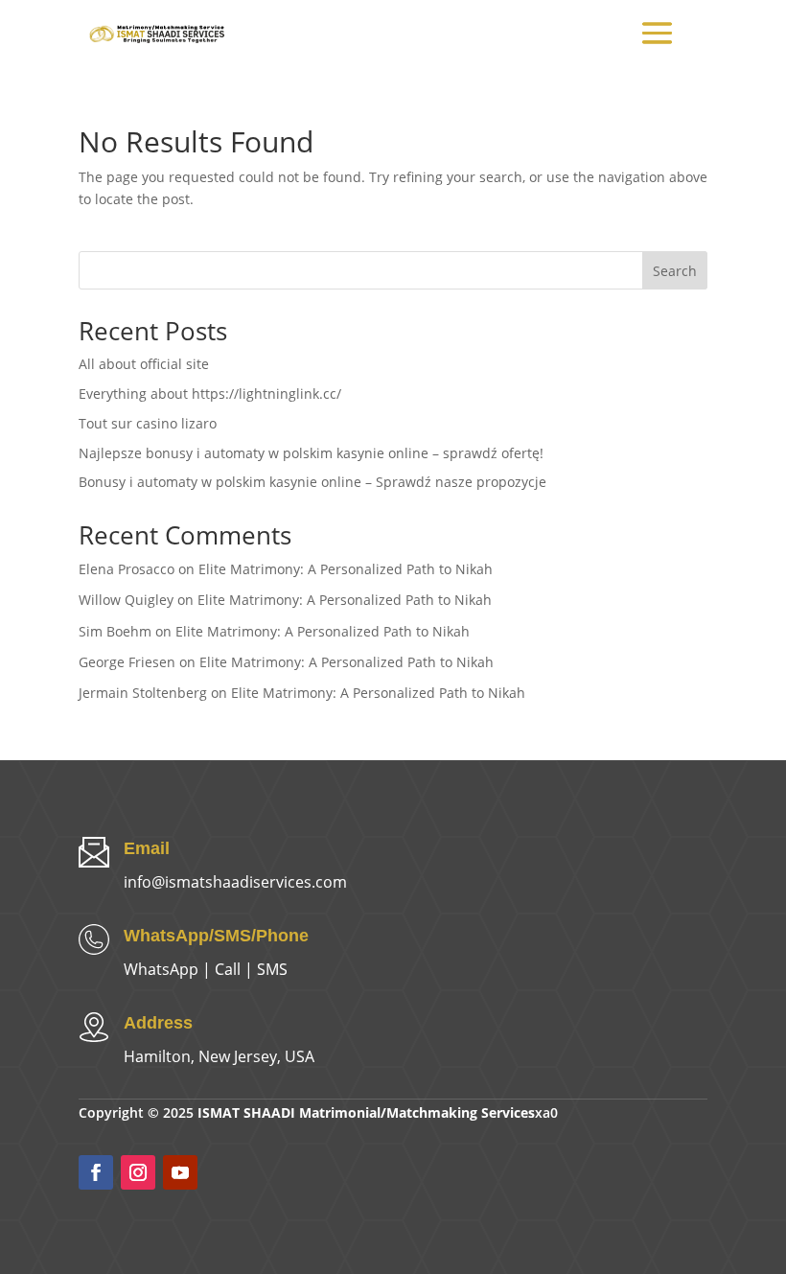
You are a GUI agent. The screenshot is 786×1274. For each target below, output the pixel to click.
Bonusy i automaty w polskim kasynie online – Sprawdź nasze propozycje (312, 482)
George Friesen (127, 662)
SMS (272, 969)
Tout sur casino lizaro (148, 423)
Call (228, 969)
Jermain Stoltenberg (143, 692)
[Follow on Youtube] (180, 1172)
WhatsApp (161, 969)
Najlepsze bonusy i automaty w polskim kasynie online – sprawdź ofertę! (311, 453)
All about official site (144, 364)
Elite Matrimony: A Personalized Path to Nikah (345, 569)
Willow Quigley (126, 600)
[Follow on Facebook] (96, 1172)
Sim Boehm (115, 631)
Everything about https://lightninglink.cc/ (210, 393)
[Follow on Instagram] (138, 1172)
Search (675, 271)
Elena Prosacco (126, 569)
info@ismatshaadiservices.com (235, 881)
